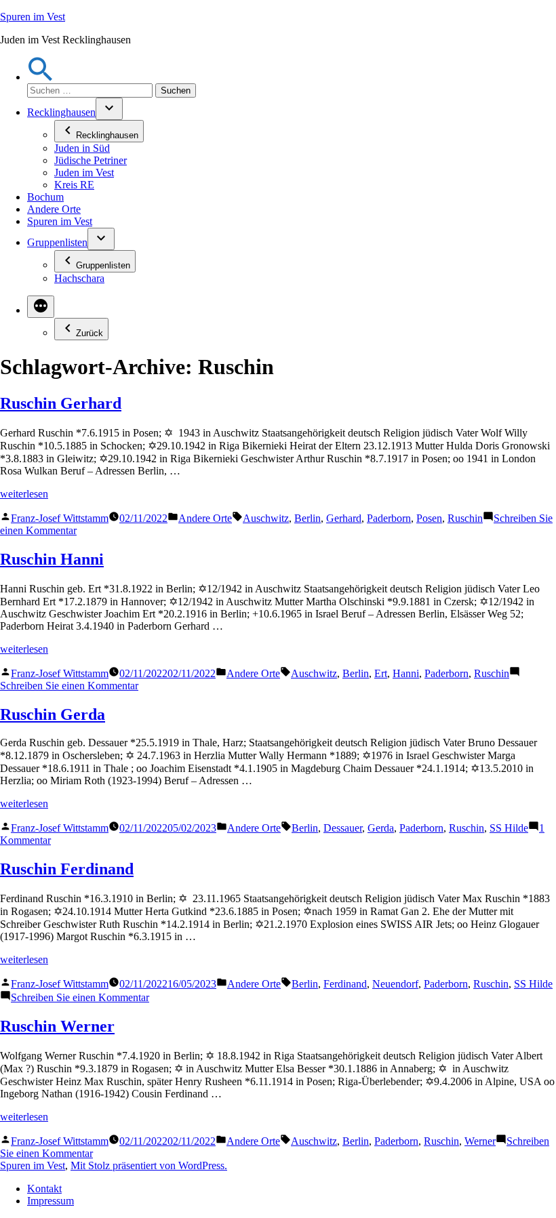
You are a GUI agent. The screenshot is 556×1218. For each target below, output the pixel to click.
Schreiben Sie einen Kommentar (69, 685)
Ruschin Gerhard (60, 403)
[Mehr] (40, 307)
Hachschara (79, 278)
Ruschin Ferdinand (67, 869)
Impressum (50, 1200)
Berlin (307, 518)
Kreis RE (74, 184)
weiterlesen (24, 494)
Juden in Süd (82, 148)
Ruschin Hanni (52, 559)
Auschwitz (266, 518)
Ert (380, 673)
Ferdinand (345, 984)
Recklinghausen (61, 112)
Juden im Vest (84, 172)
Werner (480, 1141)
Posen (429, 518)
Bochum (45, 197)
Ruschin (465, 518)
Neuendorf (395, 984)
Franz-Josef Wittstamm (59, 518)
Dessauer (342, 828)
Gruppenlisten (57, 242)
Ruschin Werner (57, 1026)
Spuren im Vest (32, 16)
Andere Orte (54, 209)
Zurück (89, 333)
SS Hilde (509, 828)
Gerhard (343, 518)
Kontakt (44, 1188)
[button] (40, 77)
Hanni (406, 673)
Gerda (381, 828)
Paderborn (389, 518)
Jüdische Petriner (90, 160)
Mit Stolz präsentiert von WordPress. (149, 1165)
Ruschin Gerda (52, 714)
